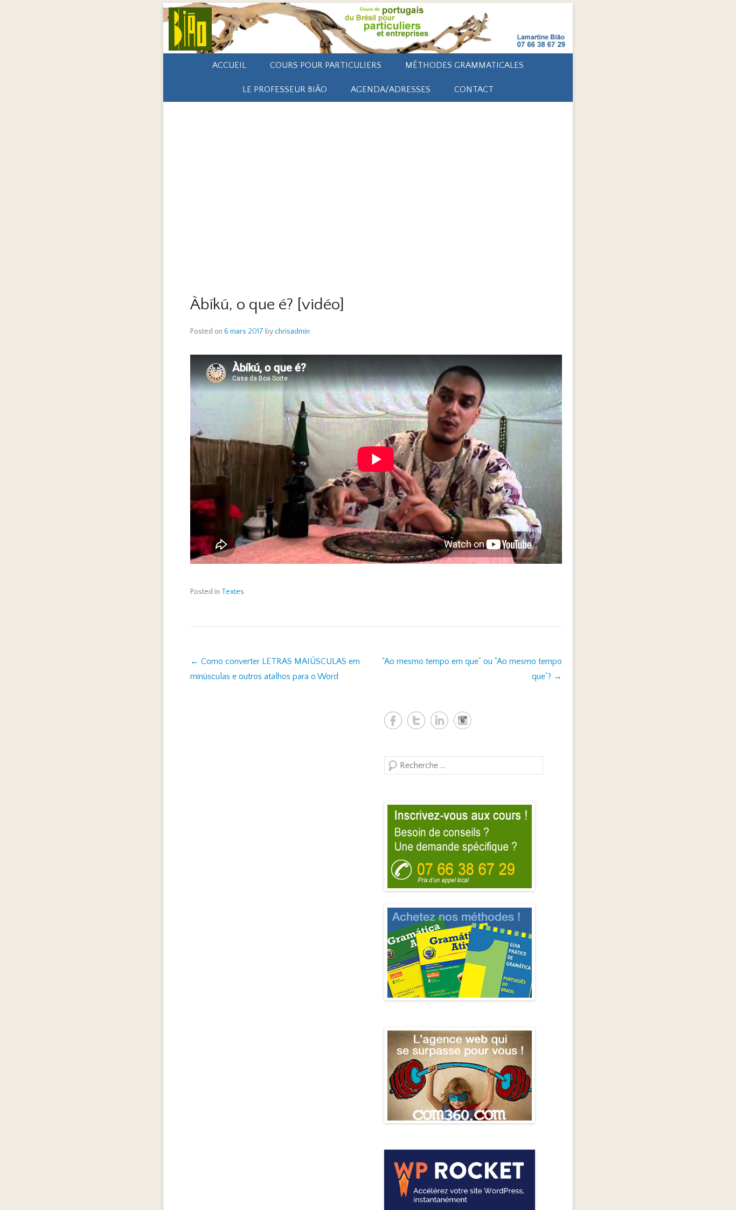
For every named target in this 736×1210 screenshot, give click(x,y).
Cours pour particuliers (325, 65)
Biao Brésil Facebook (393, 720)
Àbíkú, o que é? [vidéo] (267, 305)
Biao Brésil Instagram (462, 720)
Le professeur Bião (284, 89)
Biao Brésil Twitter (416, 720)
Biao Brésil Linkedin (439, 720)
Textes (232, 591)
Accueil (229, 65)
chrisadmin (292, 331)
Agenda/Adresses (391, 89)
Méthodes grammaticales (464, 65)
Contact (474, 89)
